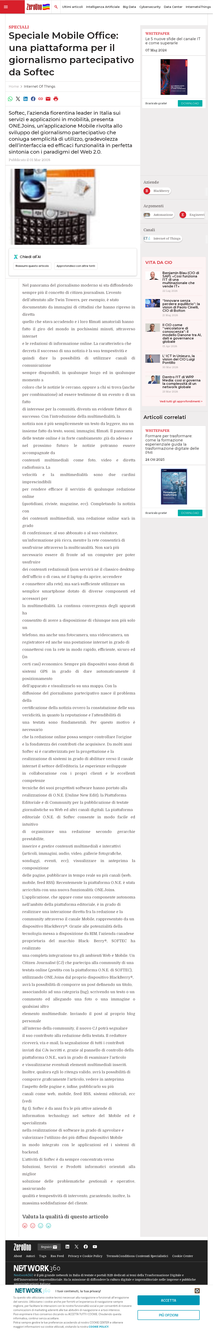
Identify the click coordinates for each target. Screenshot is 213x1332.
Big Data (129, 7)
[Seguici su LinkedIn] (67, 1247)
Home (14, 86)
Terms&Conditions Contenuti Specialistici (137, 1256)
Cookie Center (182, 1256)
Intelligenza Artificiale (103, 7)
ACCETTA (168, 1300)
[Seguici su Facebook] (85, 1247)
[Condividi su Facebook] (33, 99)
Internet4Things (198, 7)
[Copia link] (40, 99)
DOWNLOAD (190, 103)
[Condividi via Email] (48, 99)
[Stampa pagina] (55, 99)
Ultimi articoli (72, 7)
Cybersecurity (150, 7)
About (18, 1256)
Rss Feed (57, 1256)
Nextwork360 (23, 1275)
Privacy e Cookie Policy (85, 1256)
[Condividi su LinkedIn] (25, 99)
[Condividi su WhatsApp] (10, 99)
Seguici (46, 1247)
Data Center (173, 7)
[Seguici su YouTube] (94, 1247)
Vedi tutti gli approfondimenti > (181, 401)
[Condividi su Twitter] (18, 99)
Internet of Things (39, 86)
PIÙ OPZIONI (168, 1315)
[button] (12, 7)
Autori (30, 1256)
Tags (42, 1256)
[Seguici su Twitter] (76, 1247)
